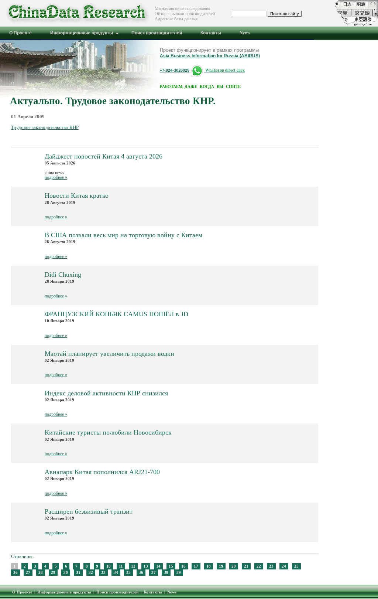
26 (15, 572)
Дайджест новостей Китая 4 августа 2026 (103, 156)
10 (108, 566)
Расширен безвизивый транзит (89, 511)
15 (171, 566)
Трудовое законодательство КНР (45, 127)
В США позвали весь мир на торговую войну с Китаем (123, 235)
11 (121, 566)
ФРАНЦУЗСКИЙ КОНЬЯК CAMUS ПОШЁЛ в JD (116, 314)
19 (221, 566)
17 (196, 566)
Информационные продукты (64, 592)
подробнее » (56, 177)
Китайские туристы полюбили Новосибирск (108, 432)
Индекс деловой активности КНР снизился (106, 393)
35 (128, 572)
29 (53, 572)
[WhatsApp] (197, 70)
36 (141, 572)
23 (271, 566)
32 (91, 572)
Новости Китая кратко (77, 195)
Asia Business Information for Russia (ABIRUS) (210, 55)
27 (28, 572)
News (171, 592)
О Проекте (22, 592)
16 (183, 566)
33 (103, 572)
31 (78, 572)
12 (133, 566)
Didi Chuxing (63, 274)
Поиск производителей (117, 592)
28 (40, 572)
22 (259, 566)
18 (208, 566)
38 (166, 572)
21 (246, 566)
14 (158, 566)
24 (284, 566)
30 (65, 572)
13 (146, 566)
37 (153, 572)
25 (296, 566)
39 (178, 572)
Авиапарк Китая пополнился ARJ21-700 (102, 472)
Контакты (153, 592)
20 (233, 566)
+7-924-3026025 (174, 70)
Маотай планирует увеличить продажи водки (109, 353)
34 (116, 572)
